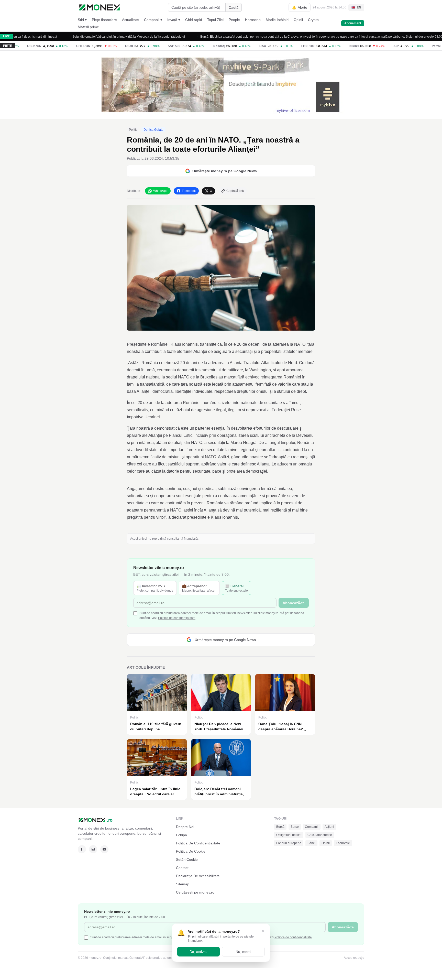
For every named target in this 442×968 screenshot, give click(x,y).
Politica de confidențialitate (176, 618)
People (234, 20)
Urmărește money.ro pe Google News (224, 171)
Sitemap (182, 884)
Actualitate (130, 20)
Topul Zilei (215, 20)
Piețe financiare (104, 20)
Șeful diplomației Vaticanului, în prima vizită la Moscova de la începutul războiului (106, 36)
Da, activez (198, 952)
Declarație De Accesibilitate (198, 876)
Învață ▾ (173, 20)
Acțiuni (329, 827)
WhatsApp (160, 191)
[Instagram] (93, 849)
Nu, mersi (243, 952)
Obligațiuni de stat (288, 835)
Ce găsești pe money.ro (195, 892)
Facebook (189, 191)
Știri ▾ (82, 20)
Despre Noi (185, 827)
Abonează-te (294, 603)
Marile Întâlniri (277, 20)
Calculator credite (319, 835)
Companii (311, 827)
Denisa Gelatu (153, 130)
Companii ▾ (153, 20)
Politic (133, 130)
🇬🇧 (356, 7)
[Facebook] (82, 849)
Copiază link (235, 191)
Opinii (298, 20)
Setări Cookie (187, 859)
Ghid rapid (193, 20)
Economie (343, 843)
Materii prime (88, 27)
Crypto (313, 20)
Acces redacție (354, 958)
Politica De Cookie (190, 851)
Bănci (311, 843)
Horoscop (253, 20)
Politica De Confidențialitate (198, 843)
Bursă (280, 827)
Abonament (352, 23)
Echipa (181, 835)
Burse (295, 827)
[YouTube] (104, 849)
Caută (233, 7)
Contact (182, 868)
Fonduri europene (288, 843)
